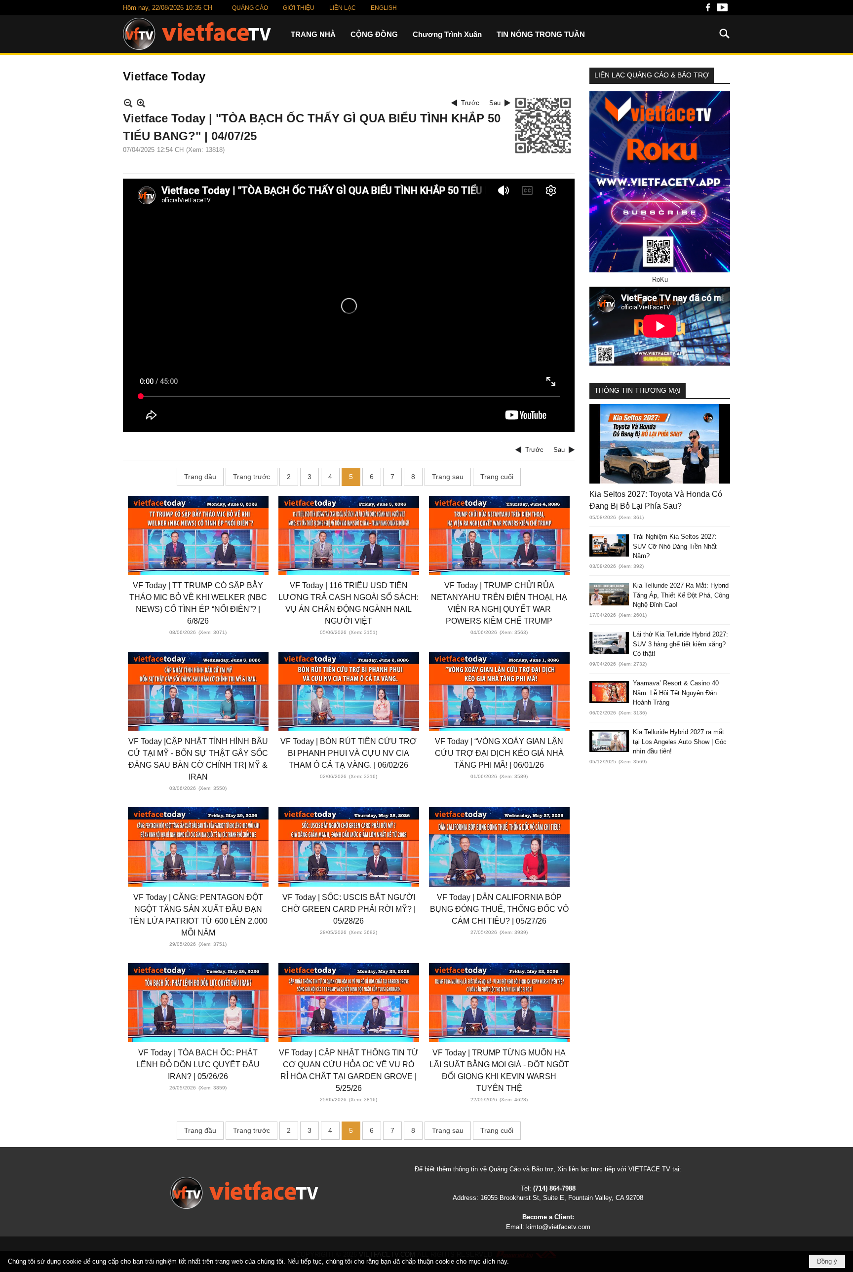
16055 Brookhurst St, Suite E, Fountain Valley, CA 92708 (561, 1197)
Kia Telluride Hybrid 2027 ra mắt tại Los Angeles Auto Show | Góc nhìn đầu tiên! (680, 741)
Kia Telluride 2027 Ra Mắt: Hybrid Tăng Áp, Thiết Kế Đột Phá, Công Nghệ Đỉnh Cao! (681, 595)
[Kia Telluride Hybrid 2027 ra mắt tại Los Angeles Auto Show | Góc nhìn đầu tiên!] (609, 741)
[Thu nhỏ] (128, 103)
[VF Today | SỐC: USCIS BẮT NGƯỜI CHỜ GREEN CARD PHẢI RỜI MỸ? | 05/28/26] (348, 846)
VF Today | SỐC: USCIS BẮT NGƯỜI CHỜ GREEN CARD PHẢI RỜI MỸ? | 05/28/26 (348, 909)
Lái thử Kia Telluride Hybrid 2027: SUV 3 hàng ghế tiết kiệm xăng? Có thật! (680, 644)
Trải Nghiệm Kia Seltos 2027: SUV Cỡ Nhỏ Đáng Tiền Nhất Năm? (675, 546)
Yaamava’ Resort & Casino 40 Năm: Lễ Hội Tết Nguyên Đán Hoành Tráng (676, 692)
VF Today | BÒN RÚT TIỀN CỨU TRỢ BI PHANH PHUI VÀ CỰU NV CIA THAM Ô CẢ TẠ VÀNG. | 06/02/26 (348, 753)
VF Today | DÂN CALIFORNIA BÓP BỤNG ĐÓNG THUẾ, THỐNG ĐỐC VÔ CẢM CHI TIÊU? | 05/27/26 (499, 909)
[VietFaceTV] (707, 10)
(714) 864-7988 (554, 1188)
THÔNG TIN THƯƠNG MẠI (637, 390)
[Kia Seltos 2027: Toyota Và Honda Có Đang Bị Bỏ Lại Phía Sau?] (659, 443)
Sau (495, 103)
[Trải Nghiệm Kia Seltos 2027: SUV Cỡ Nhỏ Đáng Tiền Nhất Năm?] (609, 545)
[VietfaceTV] (197, 34)
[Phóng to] (141, 103)
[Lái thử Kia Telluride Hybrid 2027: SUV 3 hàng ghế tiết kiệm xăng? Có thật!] (609, 643)
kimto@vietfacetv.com (558, 1227)
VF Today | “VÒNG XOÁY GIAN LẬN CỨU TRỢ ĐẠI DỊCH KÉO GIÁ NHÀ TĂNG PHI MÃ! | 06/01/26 (499, 753)
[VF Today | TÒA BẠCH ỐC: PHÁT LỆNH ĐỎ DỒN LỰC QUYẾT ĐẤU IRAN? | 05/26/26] (198, 1002)
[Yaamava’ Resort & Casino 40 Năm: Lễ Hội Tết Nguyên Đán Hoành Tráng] (609, 692)
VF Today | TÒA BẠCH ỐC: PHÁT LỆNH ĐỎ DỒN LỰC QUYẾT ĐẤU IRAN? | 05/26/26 (198, 1064)
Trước (470, 103)
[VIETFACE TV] (244, 1193)
